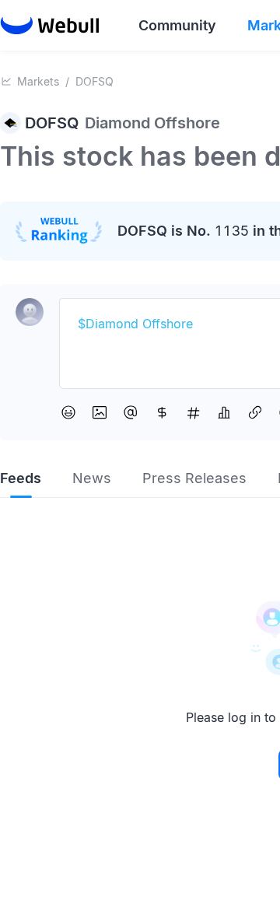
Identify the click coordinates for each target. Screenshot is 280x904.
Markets (38, 81)
